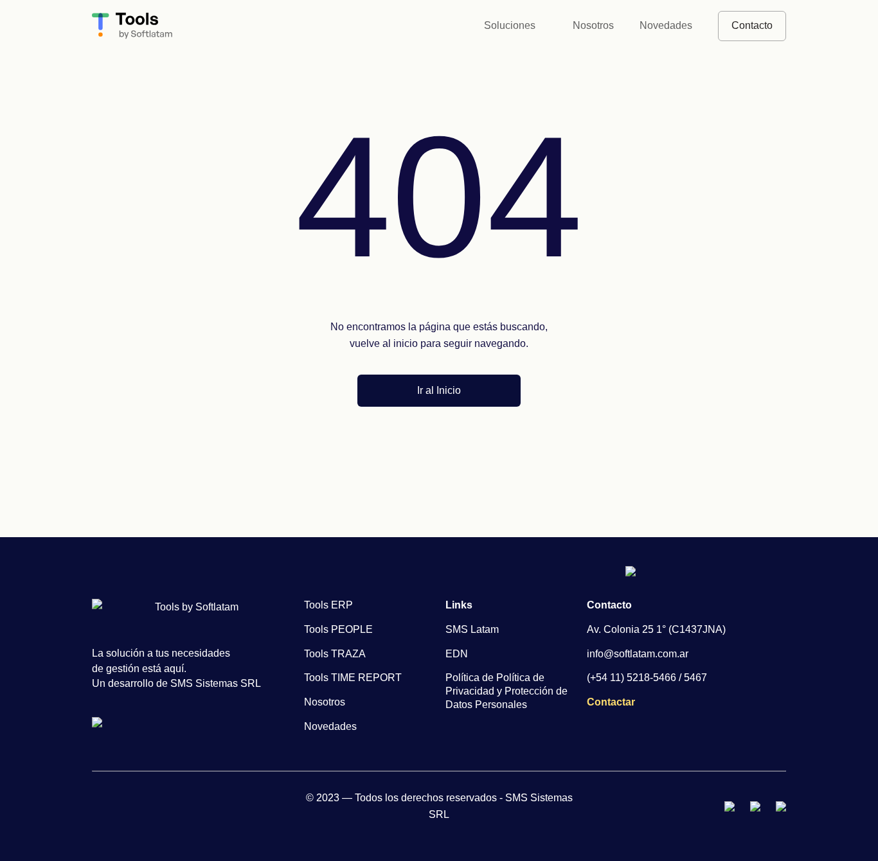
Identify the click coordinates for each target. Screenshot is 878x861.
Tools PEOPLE (338, 629)
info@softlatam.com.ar (637, 653)
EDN (456, 653)
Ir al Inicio (439, 390)
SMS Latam (472, 629)
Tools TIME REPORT (353, 677)
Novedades (666, 25)
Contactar (611, 702)
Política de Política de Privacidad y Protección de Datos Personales (506, 691)
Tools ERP (328, 604)
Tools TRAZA (335, 653)
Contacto (752, 25)
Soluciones (509, 25)
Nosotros (593, 25)
